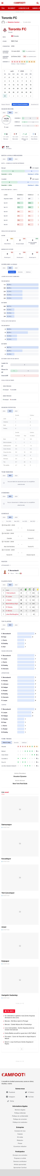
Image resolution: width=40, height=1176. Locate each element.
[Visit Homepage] (20, 3)
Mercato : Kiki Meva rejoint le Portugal (16, 1021)
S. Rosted (4, 690)
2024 (4, 112)
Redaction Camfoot (13, 22)
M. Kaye (3, 637)
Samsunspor (6, 824)
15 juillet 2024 (27, 22)
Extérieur (28, 272)
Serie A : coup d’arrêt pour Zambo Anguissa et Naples (19, 1043)
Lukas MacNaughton (12, 614)
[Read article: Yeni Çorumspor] (20, 877)
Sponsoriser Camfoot (20, 1167)
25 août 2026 (5, 827)
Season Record (5, 104)
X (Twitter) (31, 1092)
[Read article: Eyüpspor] (20, 946)
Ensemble (12, 272)
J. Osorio (8, 600)
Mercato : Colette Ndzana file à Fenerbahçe (18, 1024)
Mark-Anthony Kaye (12, 603)
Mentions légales (20, 1110)
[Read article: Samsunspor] (20, 809)
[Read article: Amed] (20, 912)
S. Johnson (4, 684)
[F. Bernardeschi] (20, 572)
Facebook (12, 1092)
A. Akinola (9, 611)
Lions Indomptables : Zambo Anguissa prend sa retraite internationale (19, 1029)
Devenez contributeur (20, 1161)
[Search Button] (38, 3)
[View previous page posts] (18, 1049)
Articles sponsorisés (20, 1164)
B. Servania (4, 669)
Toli (3, 8)
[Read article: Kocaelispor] (20, 843)
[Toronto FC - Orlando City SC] (20, 552)
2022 (16, 112)
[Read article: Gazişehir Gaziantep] (20, 980)
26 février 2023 (16, 56)
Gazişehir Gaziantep (9, 995)
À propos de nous (20, 1131)
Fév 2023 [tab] (8, 521)
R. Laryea (9, 596)
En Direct (11, 8)
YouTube (31, 1097)
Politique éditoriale (20, 1113)
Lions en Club (24, 8)
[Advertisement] (20, 1172)
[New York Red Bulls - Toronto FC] (20, 544)
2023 (10, 112)
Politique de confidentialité (20, 1116)
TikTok (12, 1101)
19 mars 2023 (15, 51)
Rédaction (20, 1140)
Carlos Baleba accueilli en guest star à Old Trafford (20, 1033)
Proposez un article (20, 1158)
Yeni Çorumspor (7, 893)
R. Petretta (9, 607)
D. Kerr (3, 647)
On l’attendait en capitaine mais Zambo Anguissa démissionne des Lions (20, 1017)
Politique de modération (20, 1122)
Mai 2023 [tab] (32, 521)
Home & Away (7, 742)
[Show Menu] (2, 3)
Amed (3, 927)
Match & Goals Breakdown (20, 104)
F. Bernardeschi (10, 593)
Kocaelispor (6, 858)
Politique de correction (20, 1119)
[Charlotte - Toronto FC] (20, 536)
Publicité (20, 1134)
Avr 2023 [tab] (24, 521)
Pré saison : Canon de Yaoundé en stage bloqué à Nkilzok (20, 1037)
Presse (20, 1143)
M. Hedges (4, 687)
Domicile (20, 272)
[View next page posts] (21, 1049)
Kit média (20, 1137)
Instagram (12, 1097)
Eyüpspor (5, 961)
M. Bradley (4, 643)
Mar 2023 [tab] (16, 521)
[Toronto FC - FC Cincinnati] (20, 527)
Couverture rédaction (20, 1146)
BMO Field (14, 41)
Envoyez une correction (20, 1155)
